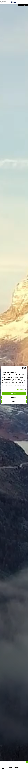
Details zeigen (20, 389)
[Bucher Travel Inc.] (3, 2)
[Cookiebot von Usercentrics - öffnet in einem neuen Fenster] (21, 368)
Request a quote (23, 5)
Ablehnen (14, 401)
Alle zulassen (14, 393)
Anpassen (13, 397)
